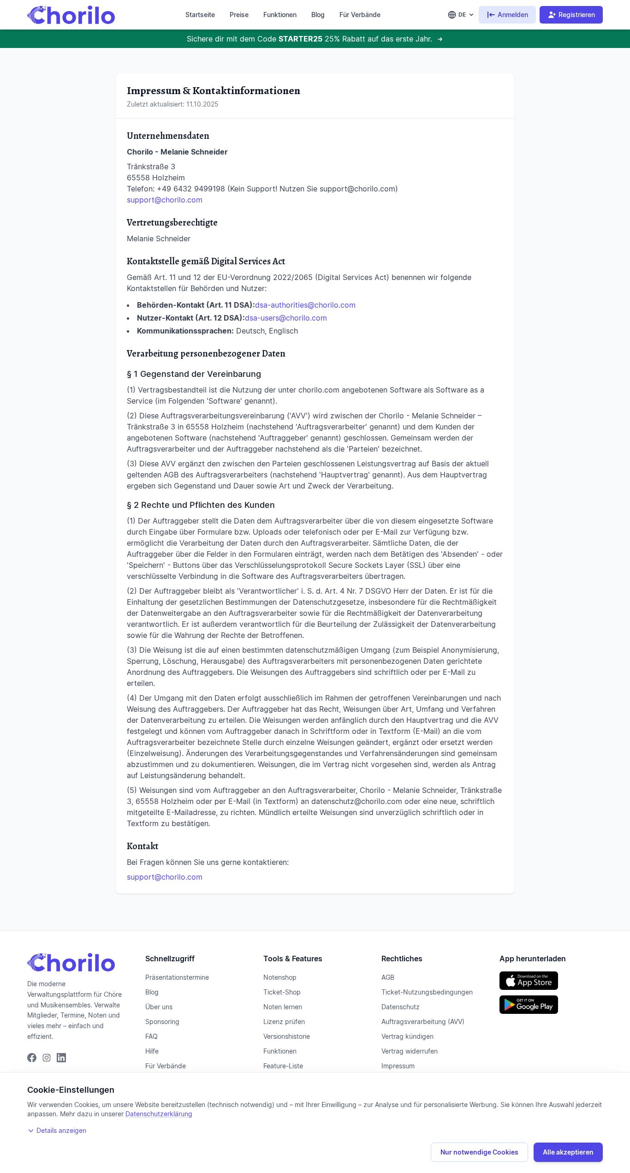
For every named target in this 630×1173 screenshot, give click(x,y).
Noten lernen (282, 1007)
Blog (318, 14)
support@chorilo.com (164, 199)
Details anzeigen (61, 1130)
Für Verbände (359, 14)
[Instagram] (46, 1057)
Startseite (200, 14)
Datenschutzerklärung (158, 1114)
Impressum (398, 1066)
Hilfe (152, 1051)
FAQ (151, 1036)
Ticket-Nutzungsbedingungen (427, 992)
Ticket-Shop (282, 992)
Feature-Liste (283, 1066)
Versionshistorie (286, 1036)
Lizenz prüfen (284, 1021)
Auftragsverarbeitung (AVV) (422, 1021)
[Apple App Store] (551, 980)
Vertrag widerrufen (409, 1051)
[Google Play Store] (551, 1004)
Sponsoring (162, 1021)
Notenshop (280, 977)
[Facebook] (31, 1057)
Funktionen (280, 14)
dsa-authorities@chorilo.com (305, 305)
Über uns (158, 1007)
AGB (387, 977)
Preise (239, 14)
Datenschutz (400, 1007)
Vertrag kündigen (407, 1036)
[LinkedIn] (61, 1057)
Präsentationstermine (177, 977)
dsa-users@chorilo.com (286, 317)
